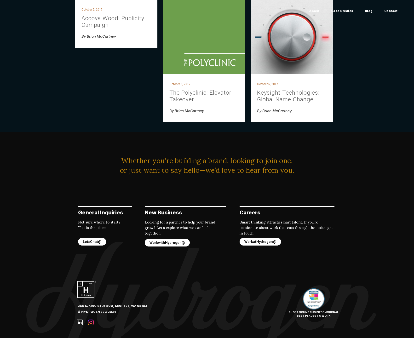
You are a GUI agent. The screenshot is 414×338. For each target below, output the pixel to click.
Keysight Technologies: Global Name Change (288, 96)
